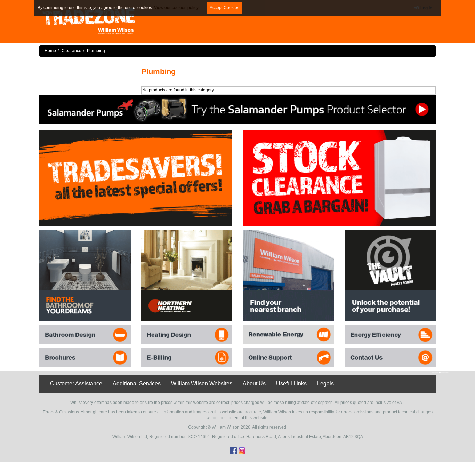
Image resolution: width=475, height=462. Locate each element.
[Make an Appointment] (237, 108)
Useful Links (291, 384)
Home (50, 50)
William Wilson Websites (201, 384)
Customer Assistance (76, 384)
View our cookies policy (176, 7)
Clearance (71, 50)
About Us (254, 384)
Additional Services (137, 384)
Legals (325, 384)
